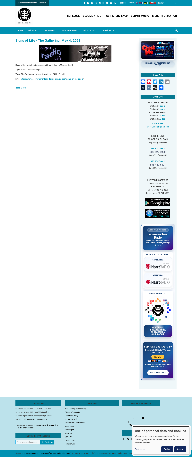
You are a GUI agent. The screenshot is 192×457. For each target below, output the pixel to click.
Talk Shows (32, 30)
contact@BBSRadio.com (37, 419)
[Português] (150, 3)
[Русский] (152, 3)
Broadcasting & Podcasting (75, 409)
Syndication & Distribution (75, 423)
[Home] (24, 16)
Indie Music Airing (69, 30)
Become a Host (93, 15)
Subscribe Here (158, 372)
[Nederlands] (140, 3)
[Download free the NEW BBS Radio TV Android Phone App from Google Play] (157, 202)
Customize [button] (140, 449)
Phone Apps (69, 430)
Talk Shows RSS (89, 30)
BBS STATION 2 (158, 161)
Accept (180, 449)
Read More (20, 88)
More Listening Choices (157, 127)
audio (162, 106)
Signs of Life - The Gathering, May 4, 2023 (48, 40)
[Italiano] (147, 3)
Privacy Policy (70, 440)
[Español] (155, 3)
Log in (131, 3)
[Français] (142, 3)
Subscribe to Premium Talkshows (33, 3)
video (162, 116)
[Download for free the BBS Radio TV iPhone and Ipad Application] (157, 213)
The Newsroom (50, 30)
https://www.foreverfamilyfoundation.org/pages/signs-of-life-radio (52, 79)
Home (20, 30)
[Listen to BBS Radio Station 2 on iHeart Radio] (158, 281)
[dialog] (161, 440)
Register (122, 3)
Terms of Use (70, 444)
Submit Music (140, 15)
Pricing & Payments (72, 412)
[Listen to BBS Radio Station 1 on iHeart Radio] (158, 266)
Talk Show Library (71, 416)
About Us (68, 433)
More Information (164, 15)
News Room (69, 426)
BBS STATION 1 (158, 148)
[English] (137, 3)
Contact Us (69, 437)
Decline (167, 449)
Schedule (73, 15)
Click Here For (157, 123)
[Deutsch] (145, 3)
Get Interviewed (117, 15)
